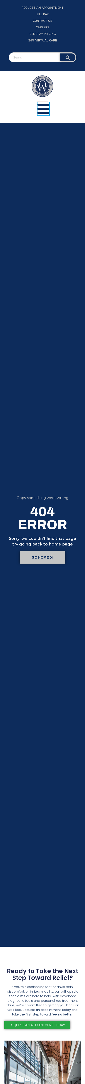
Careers (42, 27)
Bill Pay (42, 14)
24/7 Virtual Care (42, 40)
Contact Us (42, 20)
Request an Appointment (43, 7)
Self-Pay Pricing (42, 34)
